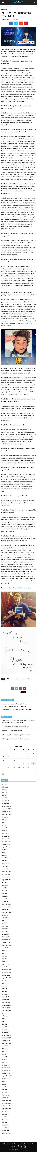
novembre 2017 (6, 1070)
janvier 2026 (5, 803)
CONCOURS (30, 1143)
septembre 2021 (6, 945)
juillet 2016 (5, 1114)
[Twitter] (21, 1146)
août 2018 (5, 1046)
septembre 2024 (6, 847)
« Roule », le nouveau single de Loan (12, 730)
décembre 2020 (6, 969)
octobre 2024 (6, 844)
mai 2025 (4, 825)
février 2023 (5, 899)
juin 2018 (4, 1051)
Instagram (28, 588)
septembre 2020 (6, 978)
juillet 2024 (5, 852)
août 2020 (5, 980)
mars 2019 (5, 1027)
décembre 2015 (6, 1133)
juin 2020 (4, 986)
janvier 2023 (5, 901)
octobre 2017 (6, 1073)
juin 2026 (4, 790)
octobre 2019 (6, 1008)
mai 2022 (4, 923)
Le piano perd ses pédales (25, 678)
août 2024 (5, 850)
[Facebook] (18, 1146)
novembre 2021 (6, 939)
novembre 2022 (6, 907)
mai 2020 (4, 989)
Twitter (21, 588)
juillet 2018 (5, 1049)
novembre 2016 (6, 1103)
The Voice (4, 681)
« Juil (2, 774)
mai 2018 (4, 1054)
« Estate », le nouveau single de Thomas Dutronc (15, 739)
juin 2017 (4, 1084)
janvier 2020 (5, 999)
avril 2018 (5, 1057)
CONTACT (13, 1147)
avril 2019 (5, 1024)
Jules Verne (14, 678)
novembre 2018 (6, 1038)
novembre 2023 (6, 874)
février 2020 (5, 997)
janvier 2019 (5, 1032)
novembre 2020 (6, 972)
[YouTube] (25, 1146)
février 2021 (5, 964)
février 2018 (5, 1062)
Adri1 (8, 588)
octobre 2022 (6, 910)
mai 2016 (4, 1119)
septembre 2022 (6, 912)
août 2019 (5, 1013)
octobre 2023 (6, 877)
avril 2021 (5, 959)
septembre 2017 (6, 1076)
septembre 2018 (6, 1043)
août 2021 (5, 948)
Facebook (16, 588)
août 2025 (5, 817)
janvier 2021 (5, 967)
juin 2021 (4, 953)
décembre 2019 (6, 1002)
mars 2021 (5, 961)
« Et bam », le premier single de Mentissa (14, 707)
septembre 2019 (6, 1010)
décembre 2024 (6, 839)
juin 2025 (4, 822)
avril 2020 (5, 991)
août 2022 (5, 915)
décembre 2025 (6, 806)
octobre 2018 (6, 1040)
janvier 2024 (5, 869)
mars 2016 (5, 1125)
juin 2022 (4, 920)
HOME (3, 1143)
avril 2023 (5, 893)
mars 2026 (5, 798)
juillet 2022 (5, 918)
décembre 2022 (6, 904)
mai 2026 (4, 792)
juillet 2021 (5, 950)
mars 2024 (5, 863)
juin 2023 (4, 888)
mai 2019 (4, 1021)
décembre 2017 (6, 1068)
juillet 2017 (5, 1081)
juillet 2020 (5, 983)
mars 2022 (5, 929)
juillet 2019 (5, 1016)
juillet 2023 (5, 885)
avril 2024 (5, 860)
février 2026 (5, 800)
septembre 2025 (6, 814)
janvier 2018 (5, 1065)
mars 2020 (5, 994)
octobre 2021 (6, 942)
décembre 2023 (6, 871)
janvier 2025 (5, 836)
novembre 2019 (6, 1005)
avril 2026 (5, 795)
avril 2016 (5, 1122)
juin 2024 (4, 855)
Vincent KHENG (6, 19)
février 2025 (5, 833)
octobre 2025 (6, 811)
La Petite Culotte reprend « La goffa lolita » (14, 704)
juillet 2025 (5, 820)
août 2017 (5, 1079)
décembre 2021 (6, 937)
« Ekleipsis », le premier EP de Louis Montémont (15, 726)
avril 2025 (5, 828)
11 (8, 760)
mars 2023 (5, 896)
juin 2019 (4, 1019)
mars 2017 (5, 1092)
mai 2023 (4, 890)
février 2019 (5, 1029)
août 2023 (5, 882)
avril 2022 (5, 926)
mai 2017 (4, 1087)
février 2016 (5, 1128)
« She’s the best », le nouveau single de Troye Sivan (16, 735)
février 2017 (5, 1095)
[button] (34, 2)
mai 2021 (4, 956)
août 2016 (5, 1111)
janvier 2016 (5, 1130)
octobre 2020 (6, 975)
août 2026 (5, 784)
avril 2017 (5, 1089)
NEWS (8, 1143)
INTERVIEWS (4, 9)
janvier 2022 (5, 934)
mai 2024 (4, 858)
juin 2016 (4, 1117)
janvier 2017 (5, 1098)
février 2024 (5, 866)
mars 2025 (5, 830)
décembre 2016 (6, 1100)
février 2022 (5, 931)
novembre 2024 (6, 841)
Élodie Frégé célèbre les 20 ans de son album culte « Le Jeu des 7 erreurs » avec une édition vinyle (18, 721)
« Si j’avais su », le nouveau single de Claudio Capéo (17, 709)
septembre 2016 (6, 1108)
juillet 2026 (5, 787)
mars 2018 (5, 1059)
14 (23, 760)
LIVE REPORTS (22, 1143)
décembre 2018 (6, 1035)
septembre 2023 (6, 880)
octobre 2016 (6, 1106)
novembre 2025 (6, 809)
